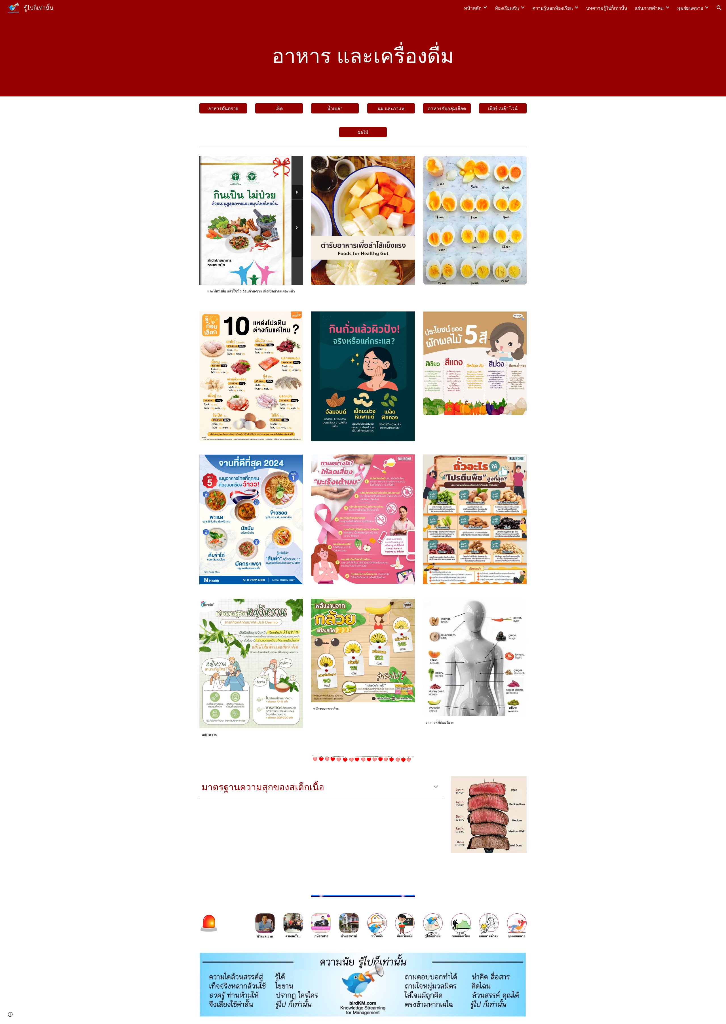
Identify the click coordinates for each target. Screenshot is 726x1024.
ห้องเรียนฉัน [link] (507, 8)
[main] (363, 56)
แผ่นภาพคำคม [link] (649, 8)
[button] (719, 8)
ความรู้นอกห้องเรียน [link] (552, 8)
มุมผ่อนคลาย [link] (690, 8)
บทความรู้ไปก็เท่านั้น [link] (606, 8)
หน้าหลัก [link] (473, 8)
